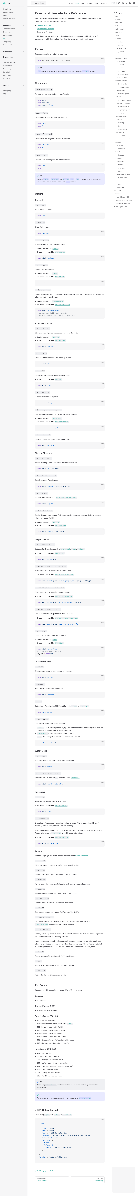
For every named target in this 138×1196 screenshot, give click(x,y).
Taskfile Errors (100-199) (123, 200)
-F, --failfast (121, 61)
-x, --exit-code (122, 77)
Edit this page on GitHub (45, 1171)
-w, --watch (121, 136)
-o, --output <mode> (124, 100)
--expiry (120, 171)
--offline (119, 158)
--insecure (120, 155)
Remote (118, 152)
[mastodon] (134, 3)
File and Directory (121, 81)
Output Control (120, 97)
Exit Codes (117, 190)
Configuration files (44, 25)
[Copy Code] (101, 60)
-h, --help (120, 42)
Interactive (118, 142)
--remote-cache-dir (123, 174)
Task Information (120, 116)
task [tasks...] (119, 22)
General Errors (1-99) (122, 197)
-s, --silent (120, 52)
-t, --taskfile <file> (123, 87)
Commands (117, 19)
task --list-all (119, 29)
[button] (13, 25)
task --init (118, 32)
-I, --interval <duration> (124, 139)
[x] (126, 3)
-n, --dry (120, 68)
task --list (118, 26)
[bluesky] (130, 3)
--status (119, 119)
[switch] (113, 3)
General (118, 39)
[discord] (123, 3)
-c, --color (120, 113)
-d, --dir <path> (122, 84)
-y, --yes (120, 145)
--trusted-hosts (122, 178)
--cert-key (120, 187)
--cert (119, 184)
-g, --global (121, 90)
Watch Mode (119, 132)
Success (118, 194)
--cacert (120, 181)
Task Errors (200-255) (122, 203)
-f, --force (120, 64)
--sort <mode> (122, 129)
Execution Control (121, 58)
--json (119, 126)
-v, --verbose (121, 48)
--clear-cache (121, 168)
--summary (120, 123)
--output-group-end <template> (124, 106)
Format (116, 16)
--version (120, 45)
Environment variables (45, 29)
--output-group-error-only (124, 110)
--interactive (121, 148)
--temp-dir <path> (123, 94)
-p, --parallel (121, 71)
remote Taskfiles (81, 856)
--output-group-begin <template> (124, 103)
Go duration (75, 778)
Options (116, 35)
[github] (119, 3)
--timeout (120, 165)
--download (121, 161)
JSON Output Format (120, 207)
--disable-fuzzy (122, 55)
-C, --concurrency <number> (124, 74)
